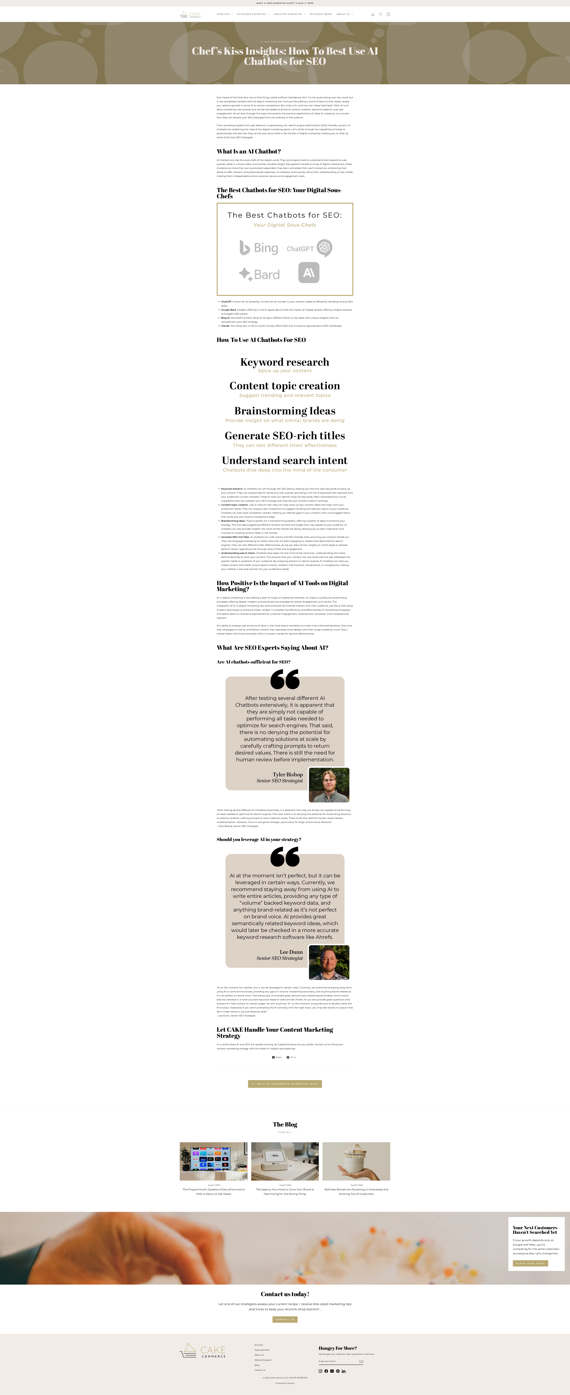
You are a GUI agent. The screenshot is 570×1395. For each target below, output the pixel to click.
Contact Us (285, 1319)
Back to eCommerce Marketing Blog (287, 1084)
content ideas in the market (261, 532)
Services (224, 14)
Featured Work (321, 14)
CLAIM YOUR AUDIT (530, 1263)
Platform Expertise (252, 14)
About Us (344, 14)
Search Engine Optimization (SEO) (280, 42)
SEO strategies (256, 117)
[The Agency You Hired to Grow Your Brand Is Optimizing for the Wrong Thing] (285, 1161)
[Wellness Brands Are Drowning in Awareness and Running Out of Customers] (356, 1161)
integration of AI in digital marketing (238, 605)
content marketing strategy (233, 1048)
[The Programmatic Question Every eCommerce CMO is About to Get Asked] (214, 1161)
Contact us (321, 1044)
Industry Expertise (288, 14)
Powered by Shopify (285, 1383)
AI (262, 42)
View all (285, 1132)
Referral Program (263, 1360)
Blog (257, 1365)
